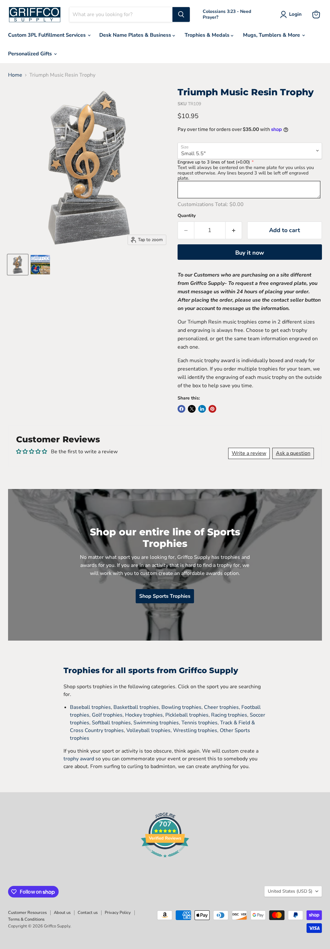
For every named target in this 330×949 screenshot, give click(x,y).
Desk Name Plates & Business (135, 35)
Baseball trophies (90, 707)
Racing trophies (229, 715)
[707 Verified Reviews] (165, 860)
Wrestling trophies (195, 730)
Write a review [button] (249, 453)
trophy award (78, 758)
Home (15, 75)
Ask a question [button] (293, 453)
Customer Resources (27, 913)
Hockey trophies (144, 715)
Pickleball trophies (187, 715)
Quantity (187, 215)
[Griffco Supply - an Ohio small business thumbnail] (40, 264)
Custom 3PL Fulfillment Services (47, 35)
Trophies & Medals (208, 35)
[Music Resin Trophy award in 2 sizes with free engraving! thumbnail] (17, 264)
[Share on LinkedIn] (202, 409)
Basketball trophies (136, 707)
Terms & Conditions (26, 919)
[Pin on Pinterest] (212, 409)
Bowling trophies (181, 707)
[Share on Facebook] (181, 409)
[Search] (181, 14)
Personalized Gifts (30, 53)
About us (62, 913)
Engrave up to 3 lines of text (214, 162)
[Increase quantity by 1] (234, 230)
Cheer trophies (221, 707)
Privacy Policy (118, 913)
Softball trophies (111, 722)
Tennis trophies (199, 722)
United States (290, 891)
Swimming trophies (156, 722)
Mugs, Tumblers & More (272, 35)
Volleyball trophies (148, 730)
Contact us (88, 913)
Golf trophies (107, 715)
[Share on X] (192, 409)
